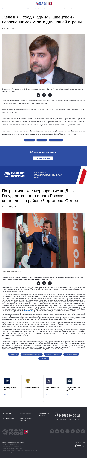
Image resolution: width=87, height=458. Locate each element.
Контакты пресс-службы (26, 419)
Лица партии (25, 413)
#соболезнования (56, 140)
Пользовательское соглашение (11, 447)
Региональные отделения (43, 414)
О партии (7, 413)
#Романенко (13, 354)
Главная (4, 8)
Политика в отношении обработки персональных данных (19, 450)
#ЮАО (44, 358)
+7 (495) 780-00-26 (67, 415)
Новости (24, 8)
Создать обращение (43, 158)
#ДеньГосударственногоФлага (31, 354)
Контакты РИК (8, 418)
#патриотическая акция (53, 354)
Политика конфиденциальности (12, 448)
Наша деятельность (14, 8)
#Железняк (29, 140)
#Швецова (42, 140)
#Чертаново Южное (71, 354)
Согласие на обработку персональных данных (16, 452)
